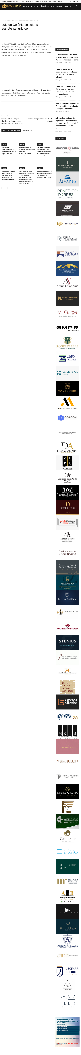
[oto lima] (67, 933)
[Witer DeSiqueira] (67, 275)
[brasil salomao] (67, 858)
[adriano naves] (67, 948)
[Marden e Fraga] (67, 634)
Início (3, 21)
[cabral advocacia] (67, 380)
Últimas (60, 1)
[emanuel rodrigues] (67, 261)
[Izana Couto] (67, 544)
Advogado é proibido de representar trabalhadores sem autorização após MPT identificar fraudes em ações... (66, 123)
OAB (52, 6)
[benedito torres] (67, 201)
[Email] (23, 37)
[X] (77, 1)
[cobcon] (67, 425)
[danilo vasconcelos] (67, 246)
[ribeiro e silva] (67, 231)
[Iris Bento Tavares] (67, 216)
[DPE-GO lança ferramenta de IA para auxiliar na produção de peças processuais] (9, 140)
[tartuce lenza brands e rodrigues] (67, 1008)
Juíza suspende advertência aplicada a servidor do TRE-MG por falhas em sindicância (67, 57)
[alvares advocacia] (67, 709)
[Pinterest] (13, 37)
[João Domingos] (67, 515)
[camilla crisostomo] (67, 754)
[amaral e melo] (67, 724)
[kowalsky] (67, 993)
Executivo (59, 6)
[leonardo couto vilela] (67, 485)
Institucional (29, 1)
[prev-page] (2, 188)
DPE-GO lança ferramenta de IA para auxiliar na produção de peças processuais (67, 106)
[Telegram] (33, 37)
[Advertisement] (27, 74)
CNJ (13, 12)
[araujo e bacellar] (67, 903)
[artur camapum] (67, 290)
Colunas (26, 6)
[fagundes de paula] (67, 589)
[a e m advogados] (67, 410)
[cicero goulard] (67, 843)
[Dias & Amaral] (67, 455)
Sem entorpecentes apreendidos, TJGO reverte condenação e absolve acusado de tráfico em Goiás (44, 152)
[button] (76, 6)
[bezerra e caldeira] (67, 604)
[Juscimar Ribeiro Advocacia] (67, 978)
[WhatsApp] (18, 37)
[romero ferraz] (67, 171)
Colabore (44, 1)
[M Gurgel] (67, 320)
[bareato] (67, 305)
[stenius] (67, 649)
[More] (37, 37)
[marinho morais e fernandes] (67, 679)
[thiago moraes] (67, 784)
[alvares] (67, 186)
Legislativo (67, 6)
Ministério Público (43, 6)
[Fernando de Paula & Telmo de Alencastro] (67, 574)
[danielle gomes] (67, 500)
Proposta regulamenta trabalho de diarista (40, 120)
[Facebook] (70, 1)
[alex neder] (67, 828)
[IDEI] (67, 963)
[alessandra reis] (67, 769)
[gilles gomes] (67, 873)
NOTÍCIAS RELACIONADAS (11, 130)
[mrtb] (67, 739)
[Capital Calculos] (67, 918)
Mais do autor (27, 130)
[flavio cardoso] (67, 813)
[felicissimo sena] (67, 664)
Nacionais (6, 12)
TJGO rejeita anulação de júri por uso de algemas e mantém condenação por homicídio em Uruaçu (8, 175)
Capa (23, 1)
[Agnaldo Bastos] (67, 395)
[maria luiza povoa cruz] (67, 470)
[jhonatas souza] (67, 619)
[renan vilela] (67, 440)
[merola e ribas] (67, 888)
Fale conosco (52, 1)
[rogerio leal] (67, 350)
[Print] (28, 37)
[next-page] (6, 188)
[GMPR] (67, 335)
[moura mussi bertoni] (67, 365)
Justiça (33, 6)
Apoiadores (37, 1)
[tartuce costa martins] (67, 559)
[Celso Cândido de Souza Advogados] (67, 694)
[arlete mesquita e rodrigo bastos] (67, 530)
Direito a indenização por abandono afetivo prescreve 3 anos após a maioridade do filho (12, 121)
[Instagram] (73, 1)
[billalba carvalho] (67, 799)
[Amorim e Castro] (67, 156)
